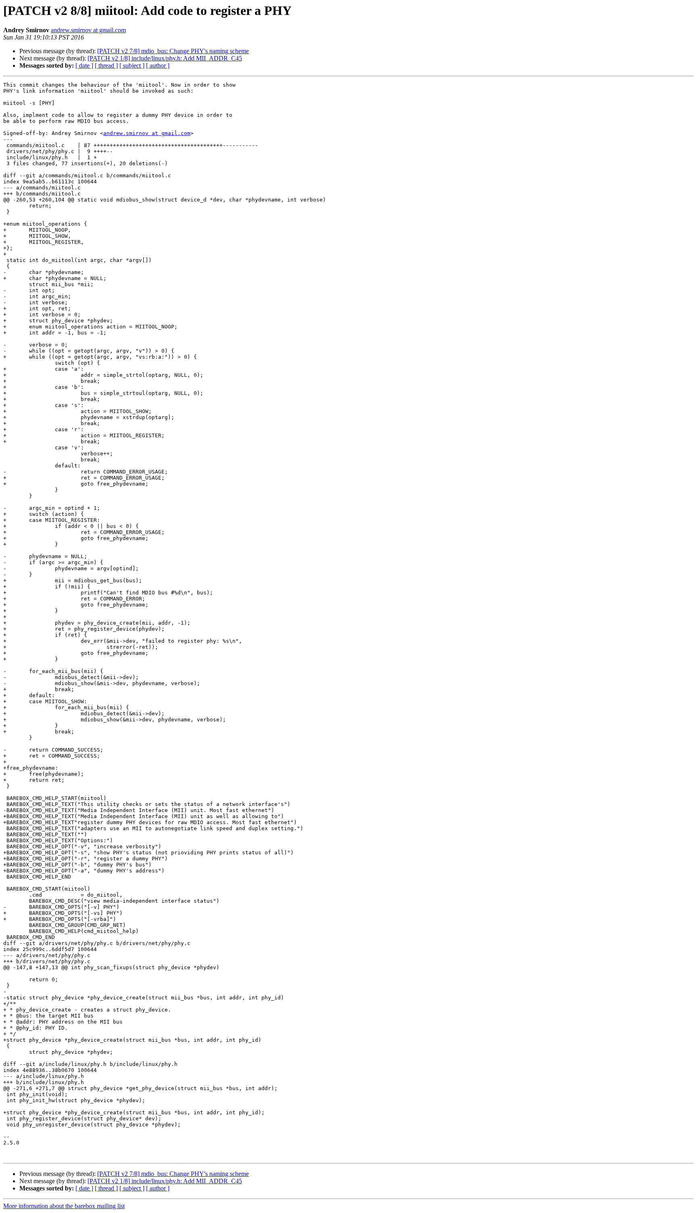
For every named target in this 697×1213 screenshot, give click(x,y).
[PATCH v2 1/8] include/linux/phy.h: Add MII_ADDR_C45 (165, 58)
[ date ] (84, 65)
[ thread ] (106, 65)
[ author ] (157, 65)
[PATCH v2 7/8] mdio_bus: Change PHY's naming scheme (173, 51)
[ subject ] (131, 65)
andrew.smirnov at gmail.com (88, 30)
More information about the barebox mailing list (64, 1206)
